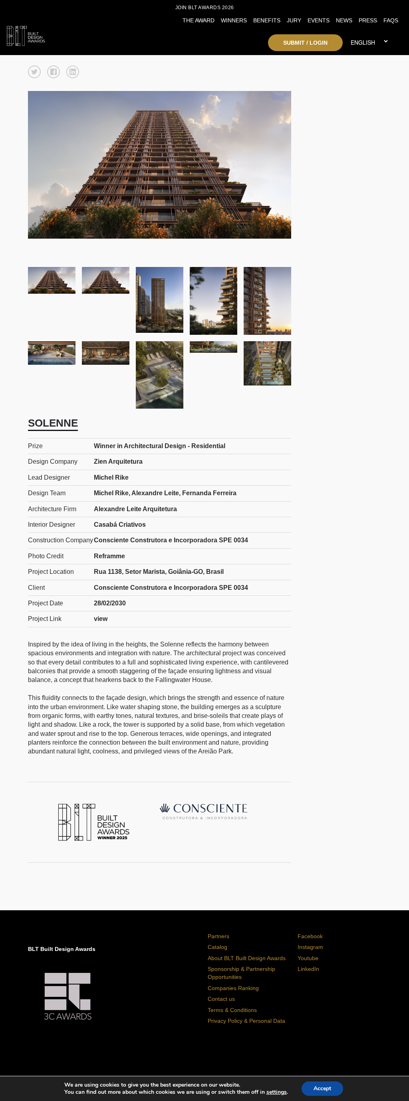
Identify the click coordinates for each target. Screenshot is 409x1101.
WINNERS (234, 20)
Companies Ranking (233, 988)
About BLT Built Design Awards (247, 958)
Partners (218, 936)
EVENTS (319, 20)
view (100, 618)
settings (276, 1092)
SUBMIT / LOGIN (305, 43)
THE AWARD (198, 20)
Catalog (217, 947)
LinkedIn (308, 969)
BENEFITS (266, 20)
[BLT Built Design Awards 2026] (55, 34)
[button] (34, 71)
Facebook (310, 936)
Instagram (310, 947)
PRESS (368, 20)
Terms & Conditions (232, 1010)
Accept (322, 1088)
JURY (294, 20)
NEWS (344, 20)
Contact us (221, 999)
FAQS (390, 20)
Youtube (308, 958)
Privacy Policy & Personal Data (246, 1021)
